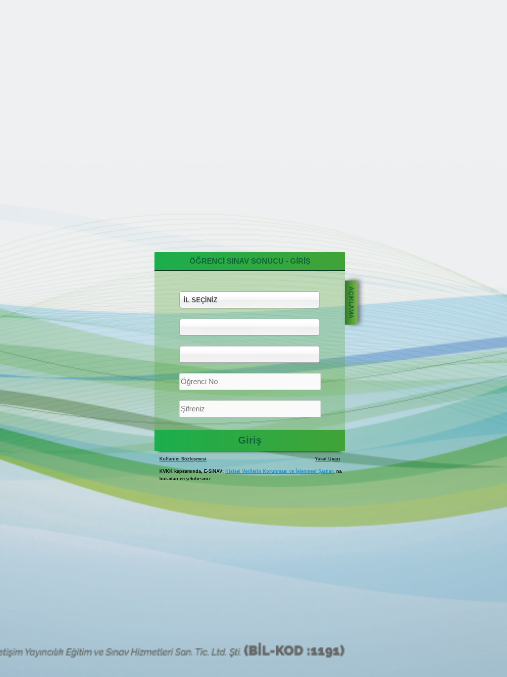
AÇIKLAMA (351, 302)
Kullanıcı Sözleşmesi (182, 458)
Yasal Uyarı (327, 458)
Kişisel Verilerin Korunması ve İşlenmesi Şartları (280, 471)
